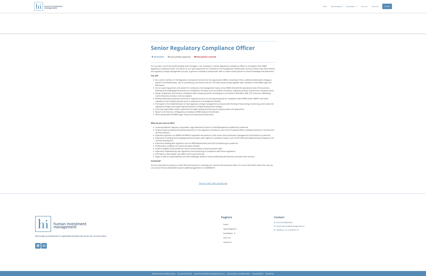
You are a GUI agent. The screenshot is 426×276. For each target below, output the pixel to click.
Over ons (364, 6)
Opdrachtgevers (336, 6)
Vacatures (375, 6)
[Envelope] (44, 246)
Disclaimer (269, 273)
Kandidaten (350, 6)
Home (325, 6)
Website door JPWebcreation (163, 273)
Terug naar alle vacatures (213, 183)
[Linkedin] (38, 246)
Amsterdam (159, 57)
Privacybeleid (257, 273)
